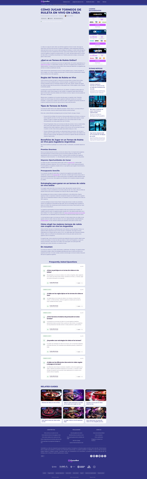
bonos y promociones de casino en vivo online (74, 212)
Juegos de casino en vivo (78, 1)
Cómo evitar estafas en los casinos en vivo (51, 437)
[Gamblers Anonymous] (89, 467)
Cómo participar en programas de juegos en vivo (50, 442)
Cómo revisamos (98, 435)
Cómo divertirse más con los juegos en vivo (51, 435)
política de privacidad (74, 477)
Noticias (104, 1)
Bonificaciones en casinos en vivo (76, 435)
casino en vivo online (45, 64)
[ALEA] (63, 467)
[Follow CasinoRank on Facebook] (91, 456)
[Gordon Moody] (81, 467)
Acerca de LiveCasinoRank (98, 433)
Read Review (97, 26)
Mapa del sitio (92, 477)
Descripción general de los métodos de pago (75, 437)
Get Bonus (97, 24)
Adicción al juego (76, 440)
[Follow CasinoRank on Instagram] (94, 456)
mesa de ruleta (56, 174)
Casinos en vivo (66, 1)
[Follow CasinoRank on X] (97, 456)
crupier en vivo (71, 162)
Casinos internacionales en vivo (76, 442)
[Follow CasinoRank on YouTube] (99, 456)
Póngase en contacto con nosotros (96, 440)
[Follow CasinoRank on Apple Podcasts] (105, 456)
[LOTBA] (54, 467)
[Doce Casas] (72, 467)
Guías (98, 1)
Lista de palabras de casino (76, 433)
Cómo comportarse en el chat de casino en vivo (51, 439)
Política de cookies (55, 477)
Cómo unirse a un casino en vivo (51, 433)
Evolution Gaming (45, 220)
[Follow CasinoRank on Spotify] (102, 456)
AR (42, 456)
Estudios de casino (90, 1)
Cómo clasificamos (99, 437)
